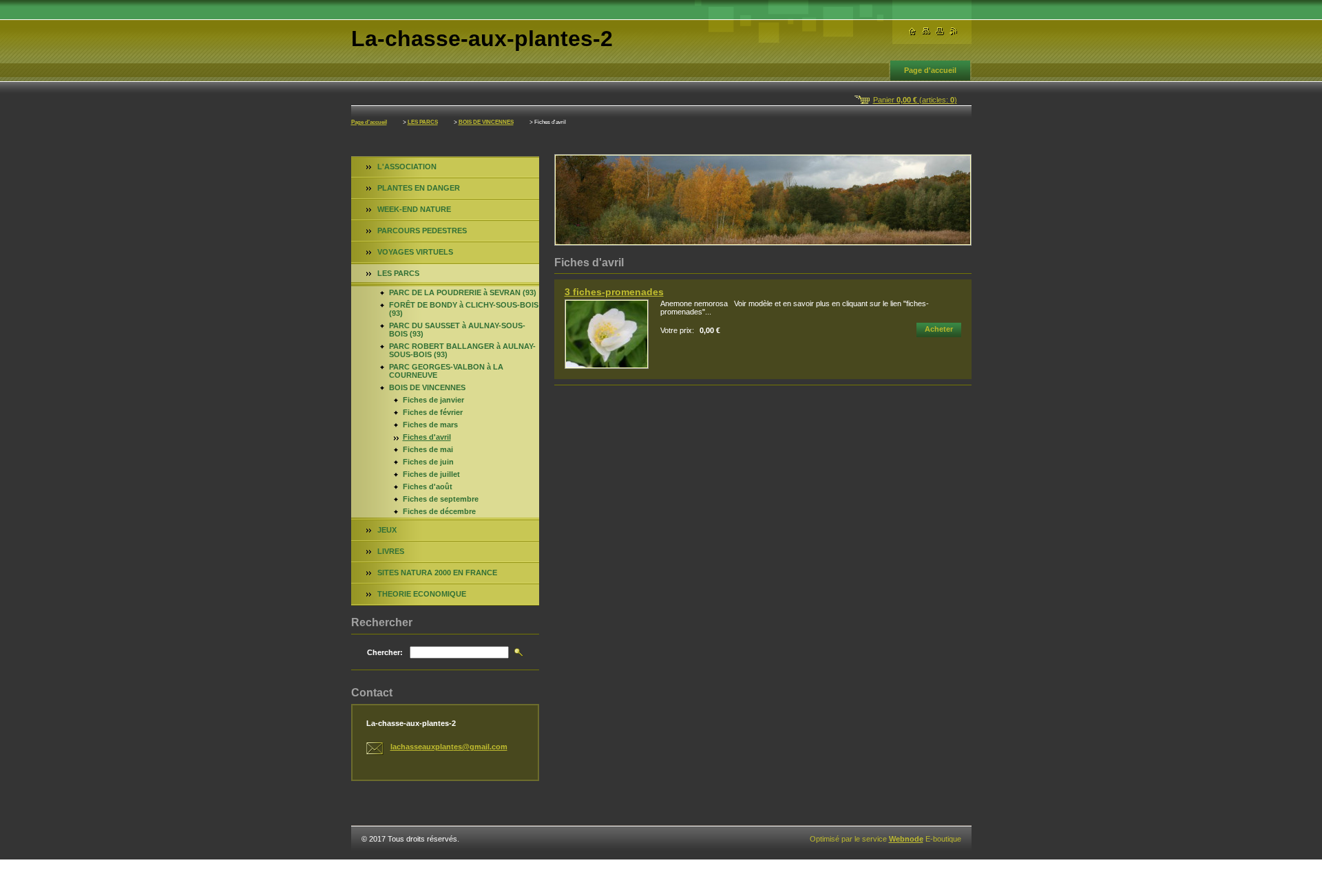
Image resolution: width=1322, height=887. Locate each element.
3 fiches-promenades (614, 291)
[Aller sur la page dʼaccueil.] (912, 31)
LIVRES (390, 551)
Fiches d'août (427, 486)
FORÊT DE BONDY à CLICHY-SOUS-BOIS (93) (463, 309)
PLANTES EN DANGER (418, 188)
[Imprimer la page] (940, 31)
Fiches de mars (430, 424)
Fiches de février (433, 412)
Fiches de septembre (441, 499)
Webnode (906, 839)
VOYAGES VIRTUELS (415, 252)
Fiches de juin (428, 462)
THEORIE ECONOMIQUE (421, 594)
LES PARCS (423, 122)
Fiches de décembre (439, 511)
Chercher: (385, 652)
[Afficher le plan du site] (926, 31)
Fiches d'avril (427, 437)
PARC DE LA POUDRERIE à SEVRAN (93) (462, 292)
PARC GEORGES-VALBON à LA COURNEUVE (446, 371)
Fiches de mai (428, 449)
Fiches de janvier (433, 400)
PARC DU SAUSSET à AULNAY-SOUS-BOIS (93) (457, 329)
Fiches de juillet (431, 474)
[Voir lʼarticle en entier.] (607, 334)
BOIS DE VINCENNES (486, 122)
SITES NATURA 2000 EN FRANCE (437, 572)
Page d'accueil (930, 70)
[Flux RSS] (953, 31)
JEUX (387, 530)
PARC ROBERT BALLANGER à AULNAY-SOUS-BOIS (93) (462, 350)
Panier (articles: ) (915, 100)
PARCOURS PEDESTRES (422, 230)
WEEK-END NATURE (414, 209)
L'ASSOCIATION (407, 166)
